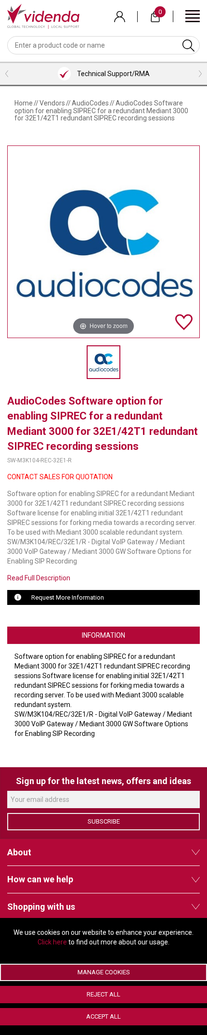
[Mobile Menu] (192, 15)
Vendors (52, 103)
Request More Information (67, 597)
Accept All (103, 1016)
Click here (52, 942)
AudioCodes (90, 103)
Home (23, 103)
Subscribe (104, 821)
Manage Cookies (104, 972)
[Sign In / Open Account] (119, 16)
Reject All (103, 994)
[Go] (188, 45)
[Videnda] (43, 16)
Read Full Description (38, 578)
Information (103, 635)
